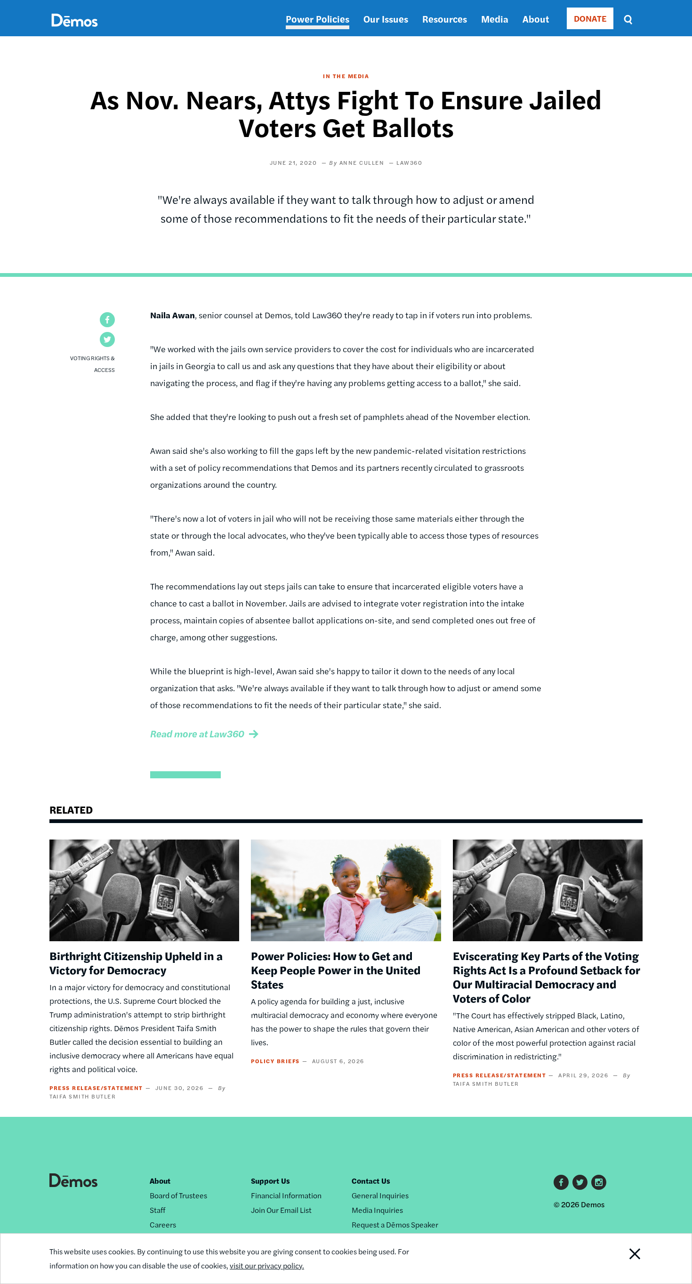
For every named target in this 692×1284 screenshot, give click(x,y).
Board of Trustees (178, 1195)
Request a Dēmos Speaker (395, 1224)
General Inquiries (380, 1195)
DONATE (590, 18)
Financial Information (286, 1195)
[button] (107, 319)
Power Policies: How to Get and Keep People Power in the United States (335, 969)
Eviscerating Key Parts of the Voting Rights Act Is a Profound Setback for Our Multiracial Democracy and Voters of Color (546, 976)
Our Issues (385, 18)
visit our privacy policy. (267, 1265)
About (536, 18)
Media (494, 18)
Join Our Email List (281, 1209)
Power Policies (317, 18)
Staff (157, 1209)
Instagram (598, 1182)
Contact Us (371, 1180)
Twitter (579, 1182)
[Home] (74, 30)
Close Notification (623, 1259)
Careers (163, 1224)
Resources (444, 18)
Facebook (561, 1182)
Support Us (270, 1180)
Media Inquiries (377, 1209)
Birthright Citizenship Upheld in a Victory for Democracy (136, 962)
